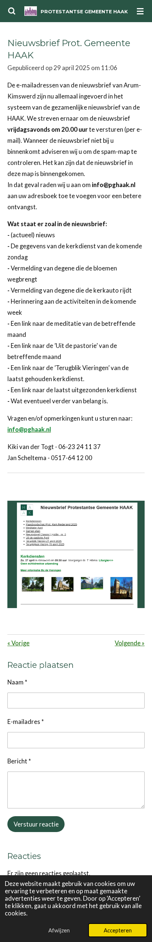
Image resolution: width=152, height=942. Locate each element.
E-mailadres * (25, 721)
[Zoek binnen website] (12, 11)
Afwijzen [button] (59, 930)
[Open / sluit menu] (140, 11)
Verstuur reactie (36, 824)
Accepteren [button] (118, 930)
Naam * (17, 682)
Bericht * (19, 761)
